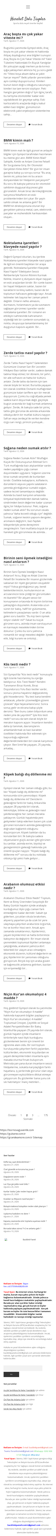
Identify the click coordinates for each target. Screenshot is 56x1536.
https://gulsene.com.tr (13, 1133)
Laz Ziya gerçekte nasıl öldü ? (16, 1184)
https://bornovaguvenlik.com (17, 1130)
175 (46, 1115)
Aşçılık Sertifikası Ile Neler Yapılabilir (19, 1390)
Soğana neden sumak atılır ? (27, 448)
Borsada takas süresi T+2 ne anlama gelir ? (22, 1228)
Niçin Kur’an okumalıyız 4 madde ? (25, 996)
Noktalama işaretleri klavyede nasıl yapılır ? (23, 245)
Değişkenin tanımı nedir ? (15, 1176)
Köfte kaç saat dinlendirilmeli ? (17, 1162)
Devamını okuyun (16, 125)
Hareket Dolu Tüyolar (28, 19)
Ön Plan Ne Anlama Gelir (14, 1399)
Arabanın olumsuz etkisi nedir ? (24, 886)
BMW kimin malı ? (18, 140)
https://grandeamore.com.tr (16, 1137)
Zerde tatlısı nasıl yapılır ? (25, 353)
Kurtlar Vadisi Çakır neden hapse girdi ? (21, 1191)
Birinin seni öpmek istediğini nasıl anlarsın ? (28, 560)
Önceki (12, 1115)
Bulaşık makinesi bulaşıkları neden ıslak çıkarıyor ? (25, 1206)
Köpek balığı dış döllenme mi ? (28, 776)
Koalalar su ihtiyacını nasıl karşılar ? (19, 1199)
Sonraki (28, 1119)
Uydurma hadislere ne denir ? (17, 1213)
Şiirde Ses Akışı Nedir (13, 1409)
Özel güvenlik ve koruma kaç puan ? (19, 1169)
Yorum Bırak (36, 124)
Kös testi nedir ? (17, 664)
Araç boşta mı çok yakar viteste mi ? (23, 36)
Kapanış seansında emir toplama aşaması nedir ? (25, 1221)
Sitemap (37, 1137)
